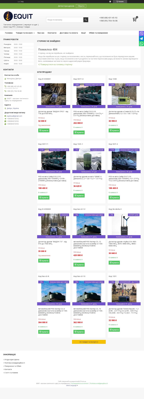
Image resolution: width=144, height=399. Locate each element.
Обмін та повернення (98, 33)
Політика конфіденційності (14, 363)
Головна (8, 33)
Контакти (52, 33)
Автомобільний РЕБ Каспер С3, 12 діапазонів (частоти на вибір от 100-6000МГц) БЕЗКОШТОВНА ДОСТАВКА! (88, 245)
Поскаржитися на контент (79, 383)
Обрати (81, 6)
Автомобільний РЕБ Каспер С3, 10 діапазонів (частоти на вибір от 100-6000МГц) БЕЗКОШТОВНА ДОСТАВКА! (88, 312)
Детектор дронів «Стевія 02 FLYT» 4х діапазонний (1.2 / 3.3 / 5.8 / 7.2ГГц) (124, 112)
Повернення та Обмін (12, 366)
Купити (45, 130)
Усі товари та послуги (88, 342)
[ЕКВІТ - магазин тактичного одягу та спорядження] (18, 16)
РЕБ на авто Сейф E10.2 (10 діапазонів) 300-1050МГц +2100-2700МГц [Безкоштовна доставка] (52, 178)
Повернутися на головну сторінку (56, 64)
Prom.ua (83, 381)
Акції (83, 33)
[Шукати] (85, 19)
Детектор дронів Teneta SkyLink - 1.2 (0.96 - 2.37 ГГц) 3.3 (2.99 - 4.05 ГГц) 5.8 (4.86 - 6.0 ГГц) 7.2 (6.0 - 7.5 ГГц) (123, 311)
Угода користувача (11, 359)
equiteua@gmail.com (14, 116)
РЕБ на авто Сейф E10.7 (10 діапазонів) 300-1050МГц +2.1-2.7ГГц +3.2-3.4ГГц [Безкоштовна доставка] (124, 178)
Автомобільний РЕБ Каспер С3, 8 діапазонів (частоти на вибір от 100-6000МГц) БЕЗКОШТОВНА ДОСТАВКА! (53, 312)
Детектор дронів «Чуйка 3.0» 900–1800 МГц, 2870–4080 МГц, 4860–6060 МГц (123, 244)
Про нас (40, 33)
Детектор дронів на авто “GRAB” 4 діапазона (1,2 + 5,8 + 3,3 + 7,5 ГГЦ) (87, 177)
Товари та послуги (24, 33)
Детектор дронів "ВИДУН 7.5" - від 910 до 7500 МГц (52, 243)
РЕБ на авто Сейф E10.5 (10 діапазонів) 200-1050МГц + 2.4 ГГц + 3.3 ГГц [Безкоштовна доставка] (88, 113)
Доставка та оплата (69, 33)
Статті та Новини (11, 373)
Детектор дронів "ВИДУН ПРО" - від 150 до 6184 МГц (53, 112)
